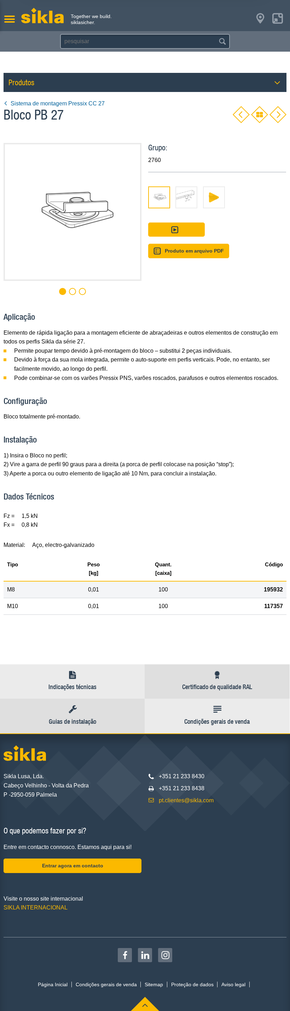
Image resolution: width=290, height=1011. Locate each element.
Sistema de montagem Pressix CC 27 (58, 103)
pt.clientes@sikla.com (186, 800)
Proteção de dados (192, 984)
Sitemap (154, 984)
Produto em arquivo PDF (194, 251)
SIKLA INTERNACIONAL (36, 908)
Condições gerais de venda (106, 984)
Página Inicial (53, 984)
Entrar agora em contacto (72, 865)
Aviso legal (233, 984)
